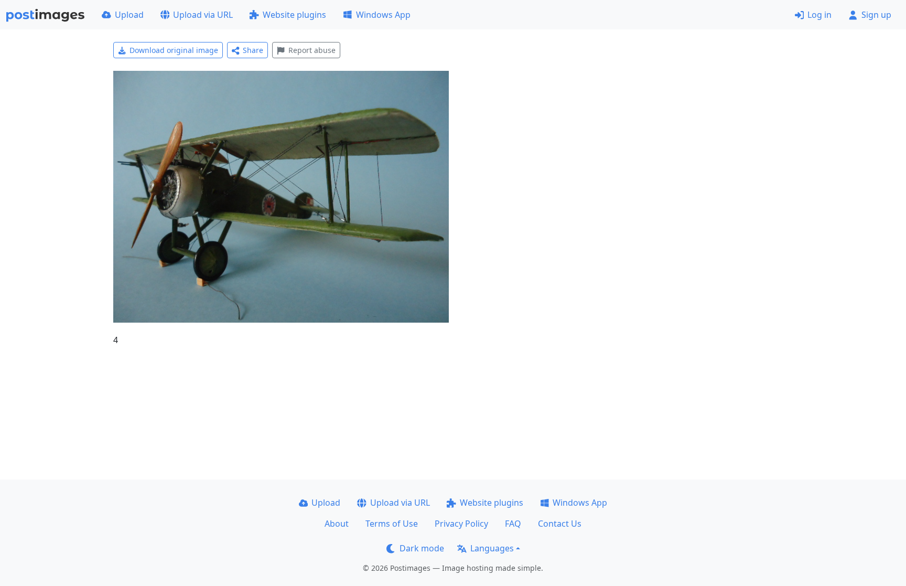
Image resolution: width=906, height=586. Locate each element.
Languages (492, 548)
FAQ (513, 523)
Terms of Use (391, 523)
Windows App (383, 14)
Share (253, 50)
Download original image (174, 50)
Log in (819, 14)
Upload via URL (203, 14)
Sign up (876, 14)
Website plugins (294, 14)
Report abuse (312, 50)
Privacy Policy (461, 523)
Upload (129, 14)
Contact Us (559, 523)
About (337, 523)
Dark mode (422, 548)
